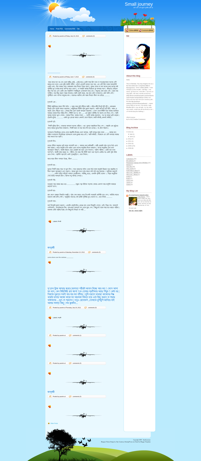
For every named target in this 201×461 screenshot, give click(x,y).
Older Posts (54, 423)
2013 (130, 132)
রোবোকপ (128, 182)
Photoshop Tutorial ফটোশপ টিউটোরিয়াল (137, 163)
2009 (130, 146)
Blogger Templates (146, 441)
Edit (78, 29)
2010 (130, 143)
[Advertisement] (61, 65)
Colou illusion (141, 196)
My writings (130, 161)
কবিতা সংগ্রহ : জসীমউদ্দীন (132, 172)
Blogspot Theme (105, 441)
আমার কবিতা (129, 167)
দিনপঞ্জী (59, 221)
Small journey (139, 4)
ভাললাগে (128, 180)
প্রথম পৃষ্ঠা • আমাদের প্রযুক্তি (135, 211)
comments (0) (90, 36)
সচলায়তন (128, 184)
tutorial (128, 165)
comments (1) (77, 335)
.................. (54, 72)
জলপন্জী (51, 247)
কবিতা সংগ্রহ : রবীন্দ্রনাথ (132, 174)
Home (52, 29)
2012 (130, 139)
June (131, 136)
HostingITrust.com (130, 441)
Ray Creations (120, 441)
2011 (130, 141)
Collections (130, 159)
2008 (130, 148)
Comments (145, 30)
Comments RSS (70, 29)
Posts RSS (59, 29)
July (131, 134)
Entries (131, 30)
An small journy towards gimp (138, 195)
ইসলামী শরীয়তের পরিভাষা (132, 171)
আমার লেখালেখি (130, 169)
